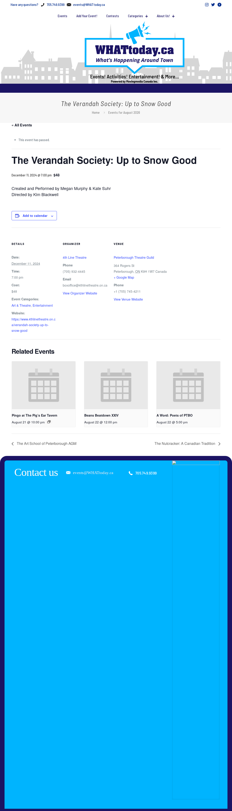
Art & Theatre (21, 305)
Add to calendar (35, 215)
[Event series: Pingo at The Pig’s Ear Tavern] (49, 421)
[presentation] (43, 385)
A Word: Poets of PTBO (175, 415)
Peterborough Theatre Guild (134, 257)
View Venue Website (128, 299)
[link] (196, 630)
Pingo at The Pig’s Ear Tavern (34, 415)
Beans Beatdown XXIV (101, 415)
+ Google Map (124, 277)
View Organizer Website (80, 293)
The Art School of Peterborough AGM (46, 443)
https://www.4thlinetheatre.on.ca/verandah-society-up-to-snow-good (34, 325)
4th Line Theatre (75, 257)
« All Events (22, 125)
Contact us (36, 472)
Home (96, 112)
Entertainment (43, 305)
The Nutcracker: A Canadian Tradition (185, 443)
